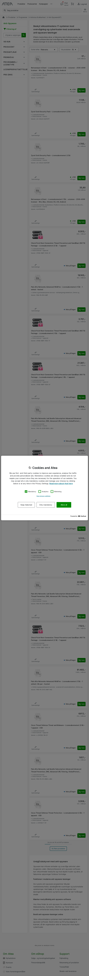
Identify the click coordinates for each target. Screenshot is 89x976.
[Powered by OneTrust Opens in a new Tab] (78, 516)
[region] (44, 488)
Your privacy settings (43, 496)
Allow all (64, 505)
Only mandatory (45, 505)
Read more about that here (61, 483)
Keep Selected (26, 505)
